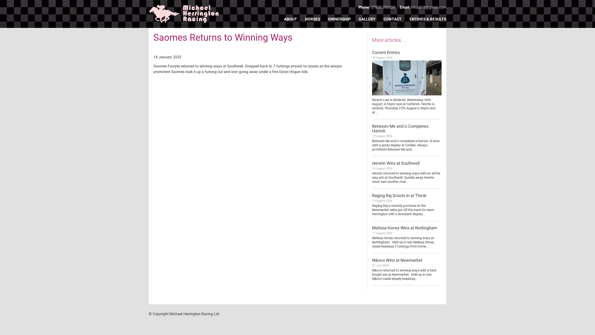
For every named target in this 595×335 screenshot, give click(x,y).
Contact (392, 19)
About (290, 19)
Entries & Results (428, 19)
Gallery (367, 19)
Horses (312, 19)
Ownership (339, 19)
